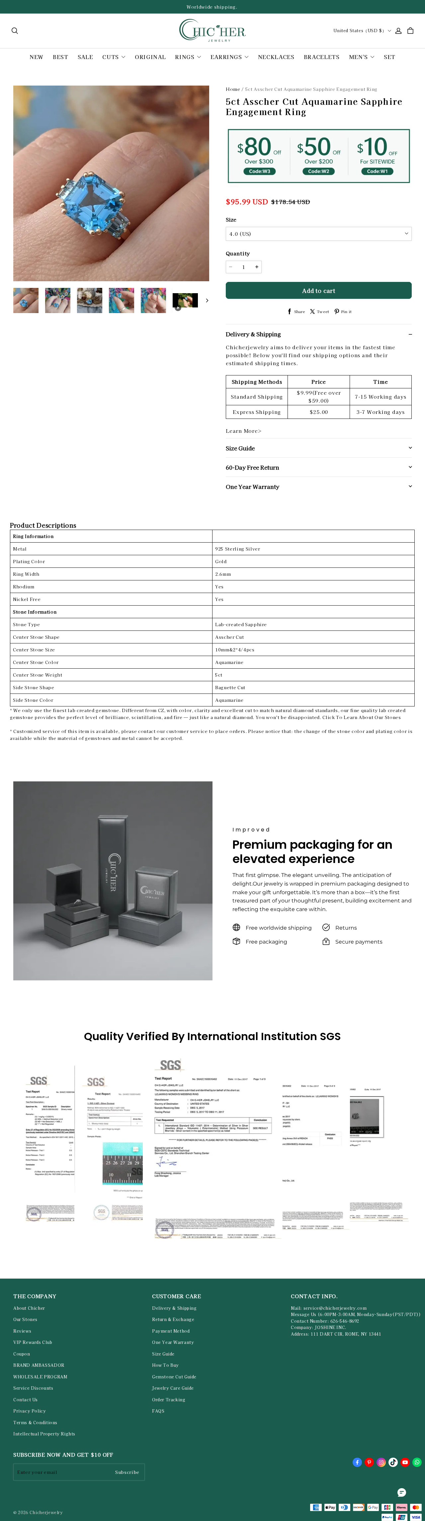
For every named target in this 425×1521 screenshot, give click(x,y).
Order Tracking (169, 1400)
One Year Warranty (173, 1342)
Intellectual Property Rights (44, 1434)
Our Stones (25, 1319)
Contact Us (25, 1400)
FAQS (158, 1411)
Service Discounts (33, 1388)
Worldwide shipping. (212, 7)
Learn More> (244, 430)
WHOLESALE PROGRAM (40, 1377)
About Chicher (29, 1308)
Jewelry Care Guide (173, 1388)
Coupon (21, 1354)
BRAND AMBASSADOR (38, 1365)
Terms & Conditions (35, 1422)
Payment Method (171, 1331)
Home (233, 89)
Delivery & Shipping (174, 1308)
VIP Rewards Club (32, 1342)
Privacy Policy (29, 1411)
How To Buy (165, 1365)
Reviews (22, 1331)
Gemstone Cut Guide (174, 1377)
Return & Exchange (173, 1319)
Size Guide (163, 1354)
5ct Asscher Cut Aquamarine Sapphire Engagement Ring (311, 89)
